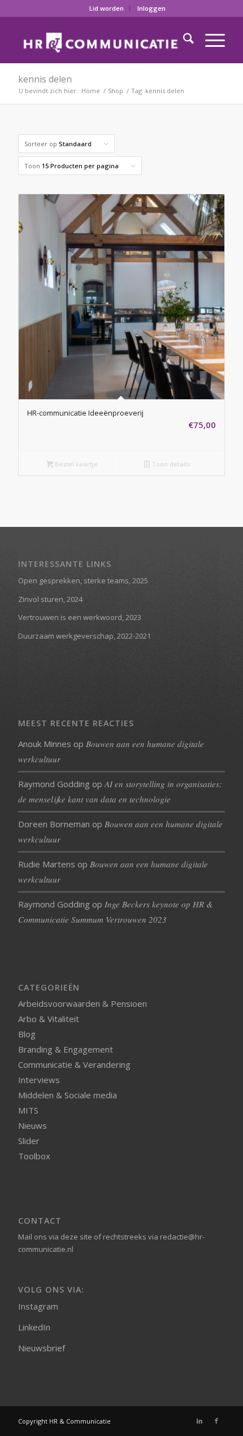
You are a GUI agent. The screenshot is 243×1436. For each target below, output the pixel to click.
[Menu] (209, 40)
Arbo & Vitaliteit (48, 1018)
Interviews (39, 1079)
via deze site (70, 1237)
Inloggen (151, 8)
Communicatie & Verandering (74, 1064)
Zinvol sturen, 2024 (50, 599)
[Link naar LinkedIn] (199, 1420)
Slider (29, 1140)
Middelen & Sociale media (67, 1095)
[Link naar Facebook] (216, 1420)
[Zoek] (183, 40)
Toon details (170, 464)
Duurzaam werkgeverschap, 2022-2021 (84, 636)
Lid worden (106, 8)
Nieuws (32, 1125)
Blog (27, 1034)
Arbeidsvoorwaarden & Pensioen (82, 1003)
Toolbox (34, 1156)
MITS (28, 1110)
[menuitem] (107, 8)
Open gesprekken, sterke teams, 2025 (83, 580)
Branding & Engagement (65, 1049)
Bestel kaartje (75, 464)
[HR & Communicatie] (100, 40)
